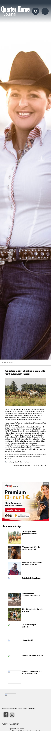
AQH (11, 362)
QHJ (4, 362)
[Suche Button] (35, 11)
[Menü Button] (45, 11)
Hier (6, 462)
